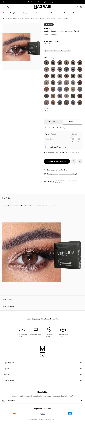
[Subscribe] (81, 401)
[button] (46, 62)
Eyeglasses (27, 13)
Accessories (55, 13)
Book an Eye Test (73, 153)
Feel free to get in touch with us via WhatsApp (66, 181)
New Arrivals (77, 13)
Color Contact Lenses (29, 19)
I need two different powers (57, 147)
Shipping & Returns (8, 307)
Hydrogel (54, 34)
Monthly (46, 34)
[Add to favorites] (73, 161)
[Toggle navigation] (4, 7)
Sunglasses (14, 13)
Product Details (7, 299)
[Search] (8, 7)
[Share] (80, 161)
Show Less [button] (46, 109)
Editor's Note (6, 198)
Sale (4, 13)
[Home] (3, 19)
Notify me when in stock (57, 161)
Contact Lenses (41, 13)
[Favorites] (76, 7)
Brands (66, 13)
